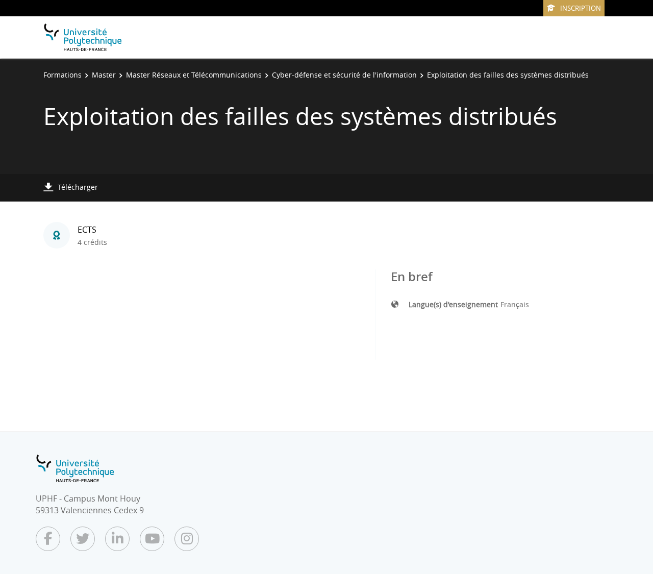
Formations (62, 75)
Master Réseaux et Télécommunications (194, 75)
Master (104, 75)
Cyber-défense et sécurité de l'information (344, 75)
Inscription (580, 8)
